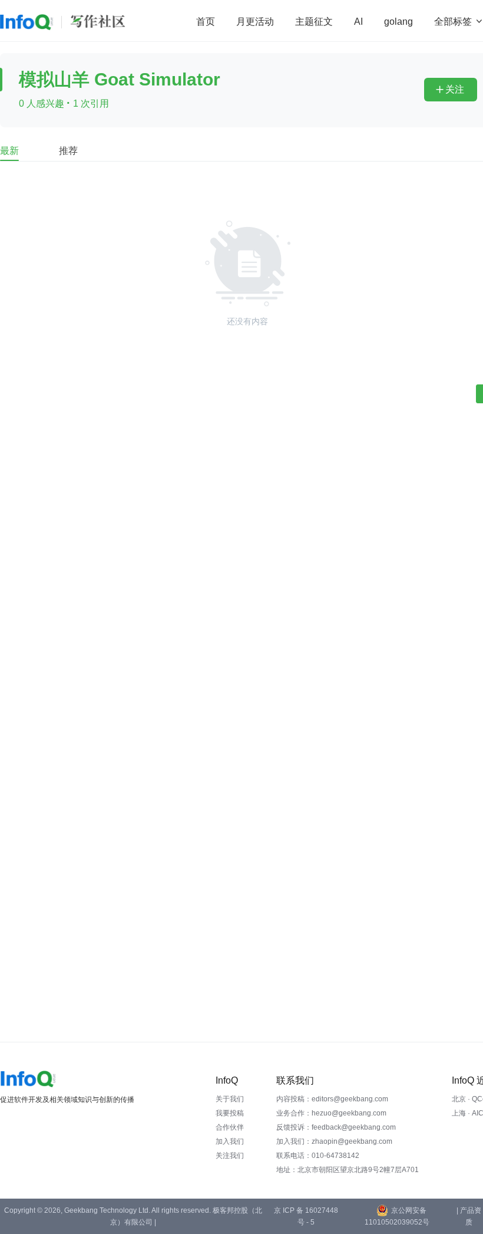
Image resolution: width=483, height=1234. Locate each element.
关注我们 (230, 1155)
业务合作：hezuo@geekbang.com (331, 1113)
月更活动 (255, 22)
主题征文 (314, 22)
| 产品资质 (468, 1216)
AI (358, 22)
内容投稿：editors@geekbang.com (332, 1099)
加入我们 (230, 1141)
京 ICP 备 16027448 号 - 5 (306, 1216)
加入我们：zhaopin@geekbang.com (334, 1141)
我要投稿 (230, 1113)
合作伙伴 (230, 1127)
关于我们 (230, 1099)
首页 (205, 22)
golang (398, 22)
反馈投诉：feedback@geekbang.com (336, 1127)
